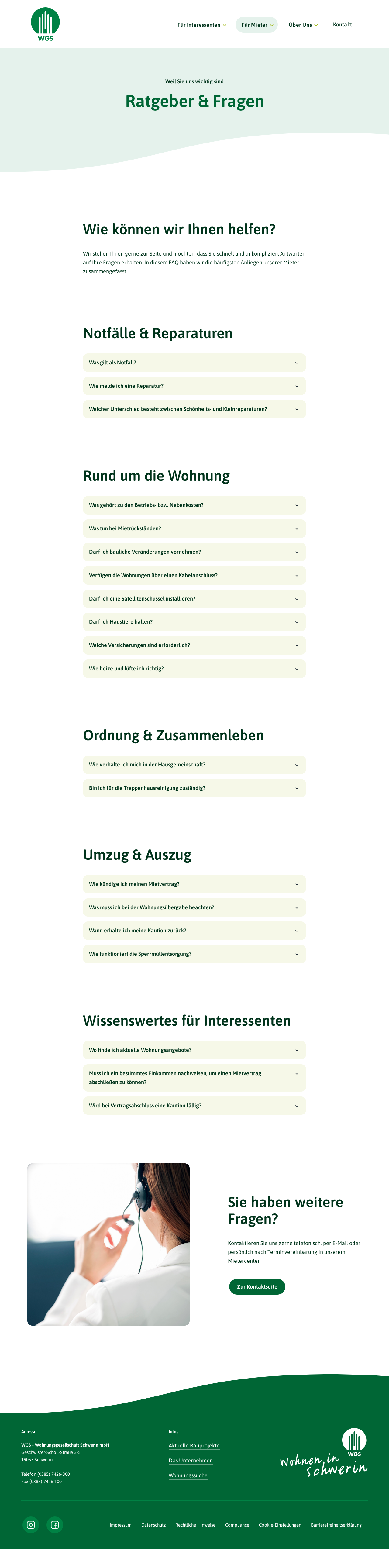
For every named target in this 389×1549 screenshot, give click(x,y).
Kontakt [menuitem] (342, 24)
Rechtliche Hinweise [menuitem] (195, 1524)
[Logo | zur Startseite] (45, 24)
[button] (194, 362)
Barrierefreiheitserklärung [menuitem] (336, 1524)
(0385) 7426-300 (53, 1474)
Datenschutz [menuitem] (153, 1524)
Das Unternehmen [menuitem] (191, 1460)
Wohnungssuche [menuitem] (188, 1475)
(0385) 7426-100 (45, 1481)
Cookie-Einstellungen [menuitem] (280, 1524)
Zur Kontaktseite (257, 1286)
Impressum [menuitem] (121, 1524)
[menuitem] (201, 25)
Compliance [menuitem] (237, 1524)
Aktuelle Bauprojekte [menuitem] (194, 1445)
